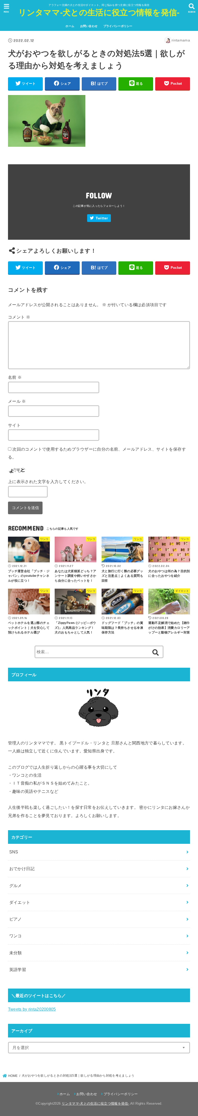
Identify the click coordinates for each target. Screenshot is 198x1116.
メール (17, 401)
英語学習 (17, 969)
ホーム (69, 26)
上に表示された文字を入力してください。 (48, 481)
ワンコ (15, 935)
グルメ (15, 885)
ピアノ (15, 919)
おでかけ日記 (22, 868)
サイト (14, 425)
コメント (19, 317)
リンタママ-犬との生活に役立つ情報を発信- (98, 12)
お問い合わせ (89, 26)
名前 (15, 377)
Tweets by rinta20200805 (32, 1009)
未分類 (15, 952)
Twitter (102, 218)
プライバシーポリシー (118, 26)
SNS (13, 851)
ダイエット (19, 902)
